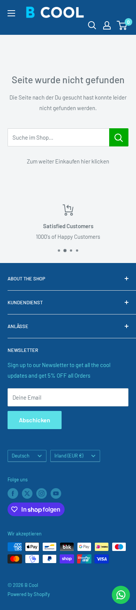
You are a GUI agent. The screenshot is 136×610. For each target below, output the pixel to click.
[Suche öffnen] (92, 25)
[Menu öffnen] (11, 13)
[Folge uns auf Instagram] (41, 493)
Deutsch (20, 456)
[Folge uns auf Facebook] (13, 493)
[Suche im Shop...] (118, 137)
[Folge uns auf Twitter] (27, 493)
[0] (122, 25)
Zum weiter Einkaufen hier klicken (68, 161)
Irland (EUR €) (68, 456)
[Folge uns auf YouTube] (56, 493)
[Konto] (107, 25)
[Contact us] (121, 595)
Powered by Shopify (29, 594)
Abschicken (34, 419)
